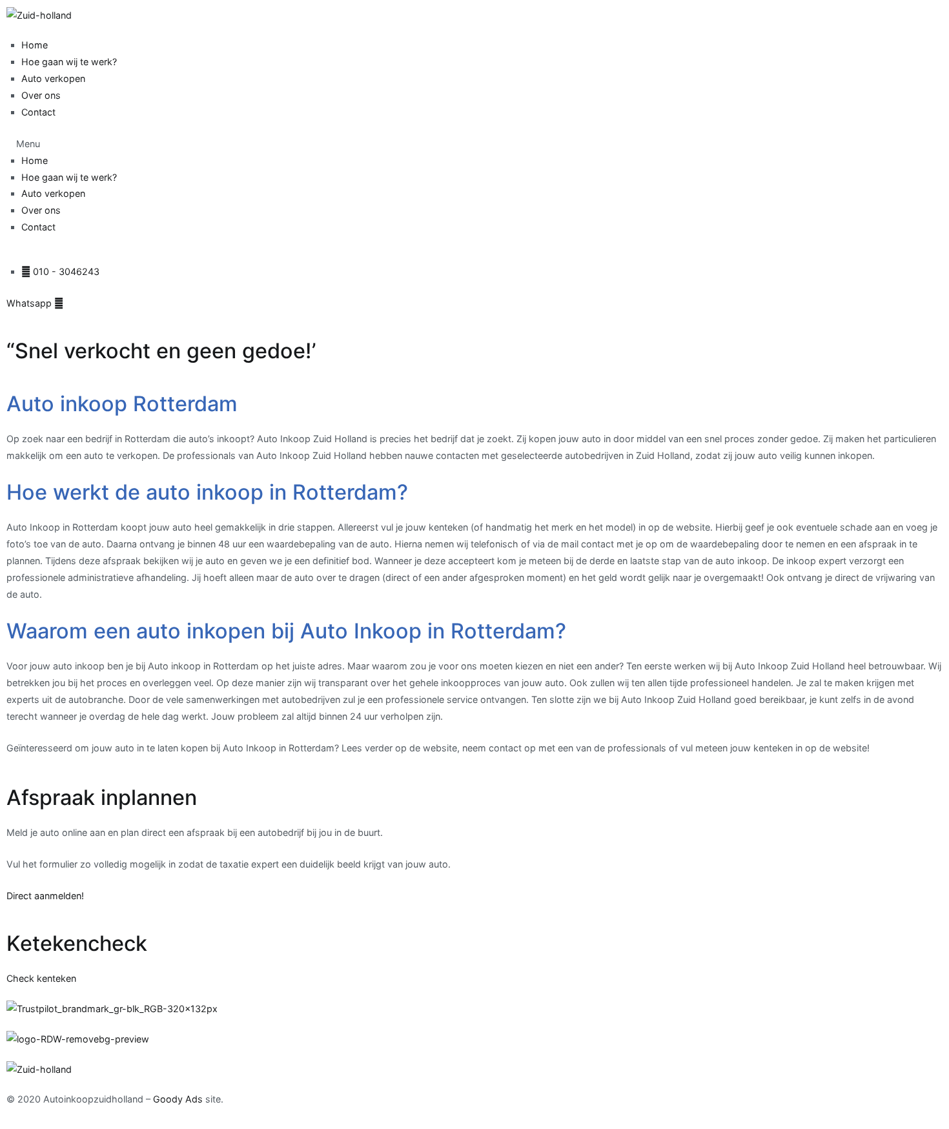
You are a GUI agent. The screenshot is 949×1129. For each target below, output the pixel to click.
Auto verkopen (53, 78)
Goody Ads (178, 1098)
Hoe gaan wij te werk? (69, 61)
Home (34, 44)
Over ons (41, 95)
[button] (474, 144)
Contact (38, 112)
